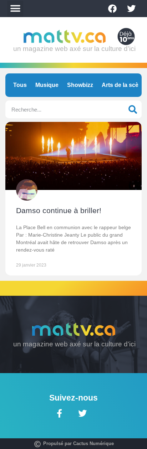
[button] (15, 9)
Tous (20, 85)
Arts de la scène (123, 85)
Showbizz (80, 85)
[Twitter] (131, 8)
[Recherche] (133, 109)
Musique (47, 85)
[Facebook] (112, 8)
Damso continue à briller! (58, 210)
